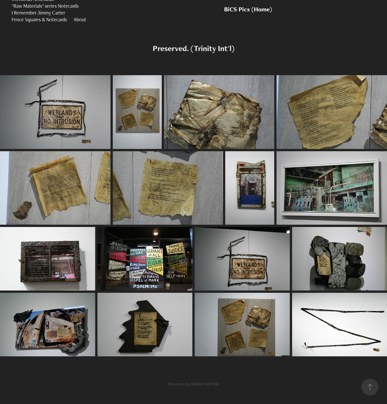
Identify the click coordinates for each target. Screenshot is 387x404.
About (80, 19)
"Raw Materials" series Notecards (45, 6)
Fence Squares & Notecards (39, 19)
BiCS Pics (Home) (248, 9)
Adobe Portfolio (205, 384)
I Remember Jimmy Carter (38, 12)
